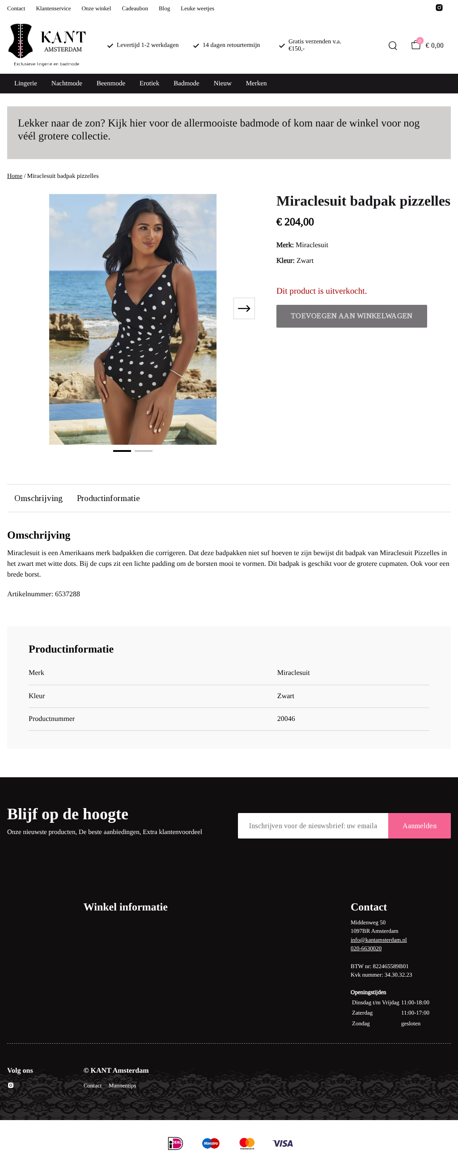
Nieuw (223, 83)
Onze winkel (96, 8)
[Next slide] (244, 308)
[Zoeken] (392, 45)
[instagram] (439, 10)
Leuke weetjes (197, 8)
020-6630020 (366, 948)
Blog (164, 8)
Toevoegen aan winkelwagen (352, 316)
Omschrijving (38, 498)
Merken (256, 83)
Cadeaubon (135, 8)
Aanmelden (420, 826)
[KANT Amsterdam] (46, 46)
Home (14, 176)
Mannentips (122, 1085)
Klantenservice (53, 8)
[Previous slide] (21, 308)
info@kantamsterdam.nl (379, 939)
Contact (16, 8)
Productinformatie (108, 498)
